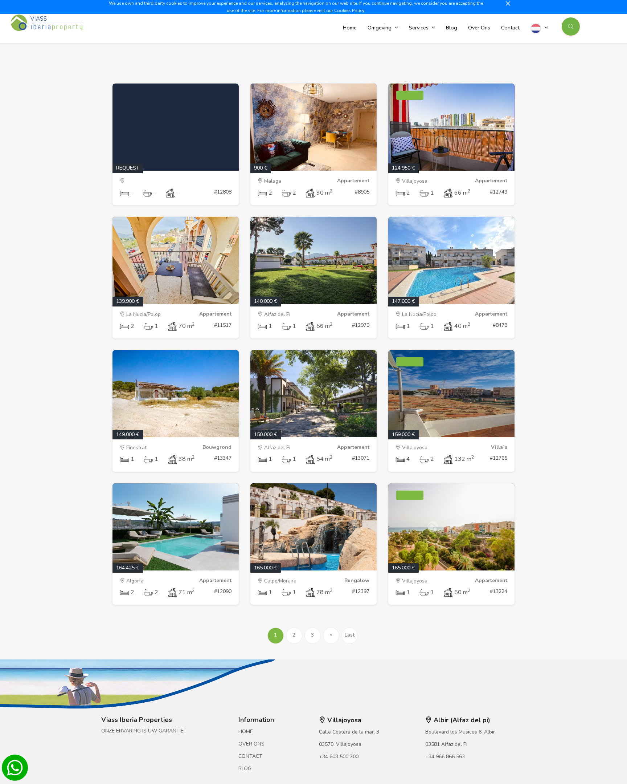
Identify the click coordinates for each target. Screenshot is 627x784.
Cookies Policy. (349, 10)
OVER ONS (251, 743)
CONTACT (250, 756)
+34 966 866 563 (445, 756)
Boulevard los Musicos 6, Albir (460, 731)
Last (350, 634)
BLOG (244, 768)
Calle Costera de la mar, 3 (349, 731)
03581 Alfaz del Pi (446, 744)
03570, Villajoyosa (340, 744)
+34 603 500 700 (338, 756)
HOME (245, 731)
